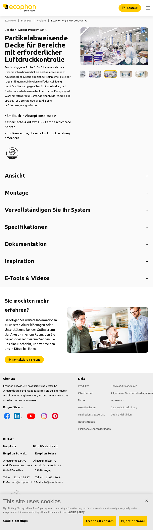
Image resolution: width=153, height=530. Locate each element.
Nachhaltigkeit (86, 421)
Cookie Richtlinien (121, 414)
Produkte (26, 20)
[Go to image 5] (126, 74)
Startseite (10, 20)
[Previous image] (128, 60)
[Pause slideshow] (135, 60)
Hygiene (41, 20)
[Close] (146, 500)
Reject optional (133, 521)
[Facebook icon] (7, 419)
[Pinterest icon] (55, 419)
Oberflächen (85, 393)
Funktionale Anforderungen (94, 428)
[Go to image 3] (94, 74)
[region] (76, 512)
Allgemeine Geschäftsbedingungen (132, 393)
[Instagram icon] (44, 419)
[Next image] (143, 60)
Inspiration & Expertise (91, 414)
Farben (82, 400)
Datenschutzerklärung (124, 407)
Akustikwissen (87, 407)
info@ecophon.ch (22, 482)
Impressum (117, 400)
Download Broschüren (124, 385)
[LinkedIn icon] (18, 419)
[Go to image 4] (110, 74)
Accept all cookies (99, 521)
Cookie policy (76, 512)
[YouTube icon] (31, 419)
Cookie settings (15, 521)
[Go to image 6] (141, 74)
